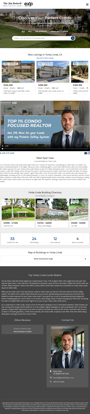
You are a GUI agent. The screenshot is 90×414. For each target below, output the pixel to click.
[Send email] (85, 153)
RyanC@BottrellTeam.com (63, 378)
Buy (23, 31)
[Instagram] (89, 153)
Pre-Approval (41, 31)
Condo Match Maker (59, 31)
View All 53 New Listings (45, 58)
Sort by (37, 196)
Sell (30, 31)
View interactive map (43, 259)
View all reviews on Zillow (23, 331)
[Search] (73, 38)
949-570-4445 (8, 153)
